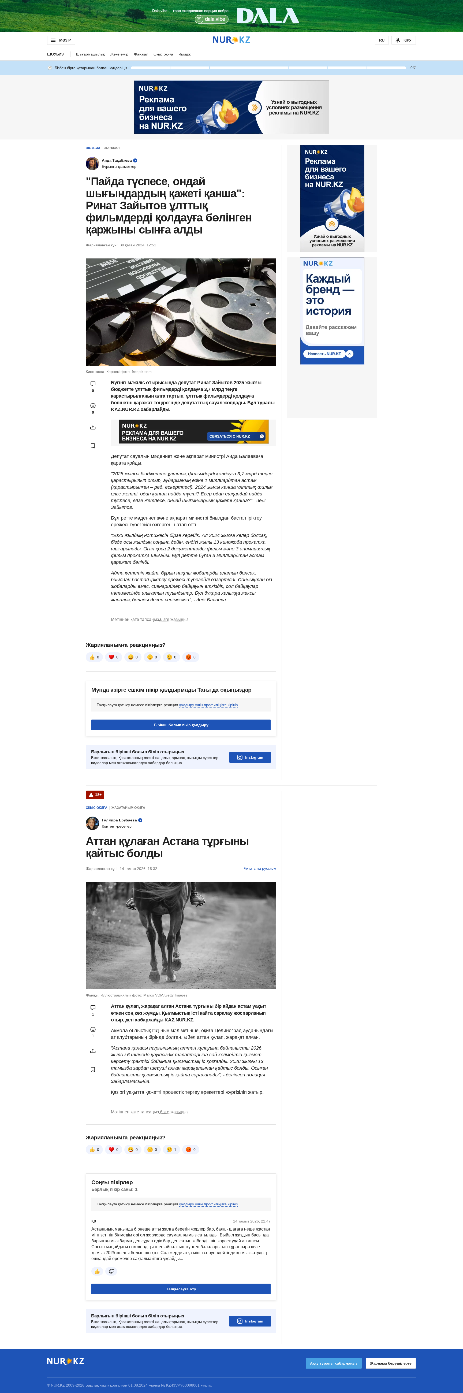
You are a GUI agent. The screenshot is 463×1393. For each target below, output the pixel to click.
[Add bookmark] (93, 445)
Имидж (184, 54)
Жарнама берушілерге (391, 1363)
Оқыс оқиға (163, 54)
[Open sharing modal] (93, 427)
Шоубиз (55, 54)
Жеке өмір (119, 54)
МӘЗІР (65, 40)
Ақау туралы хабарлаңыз (333, 1363)
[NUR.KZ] (231, 40)
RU (381, 40)
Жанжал (141, 54)
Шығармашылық (90, 54)
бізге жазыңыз (174, 619)
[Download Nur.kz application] (231, 16)
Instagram (254, 757)
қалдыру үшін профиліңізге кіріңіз (208, 705)
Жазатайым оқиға (128, 808)
